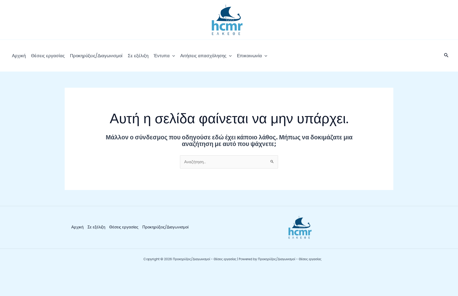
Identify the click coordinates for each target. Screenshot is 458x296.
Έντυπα (162, 55)
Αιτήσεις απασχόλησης (203, 55)
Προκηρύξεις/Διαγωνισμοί (96, 55)
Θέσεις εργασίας (48, 55)
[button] (172, 55)
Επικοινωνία (249, 55)
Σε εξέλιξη (138, 55)
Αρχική (19, 55)
